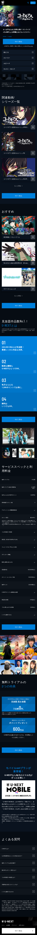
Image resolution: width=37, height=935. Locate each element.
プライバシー (14, 925)
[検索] (28, 2)
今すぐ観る (18, 41)
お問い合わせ (21, 925)
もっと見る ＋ (18, 186)
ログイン (33, 2)
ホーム (3, 925)
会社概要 (8, 925)
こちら (31, 46)
